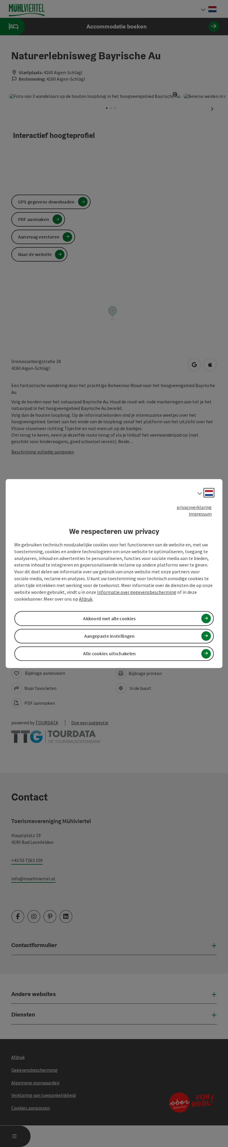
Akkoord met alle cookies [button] (109, 618)
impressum (200, 514)
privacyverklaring (194, 507)
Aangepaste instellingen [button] (109, 636)
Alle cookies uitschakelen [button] (109, 653)
